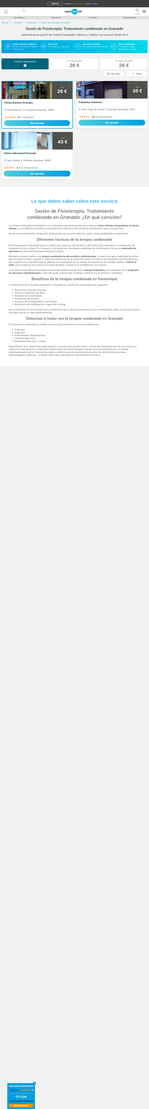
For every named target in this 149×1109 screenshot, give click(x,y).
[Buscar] (137, 11)
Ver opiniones (21, 1105)
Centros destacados (25, 61)
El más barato (74, 63)
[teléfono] (24, 11)
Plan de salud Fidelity (129, 17)
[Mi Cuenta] (6, 11)
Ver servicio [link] (37, 123)
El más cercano (124, 63)
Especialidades (18, 17)
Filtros (139, 73)
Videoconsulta (56, 17)
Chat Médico (93, 17)
